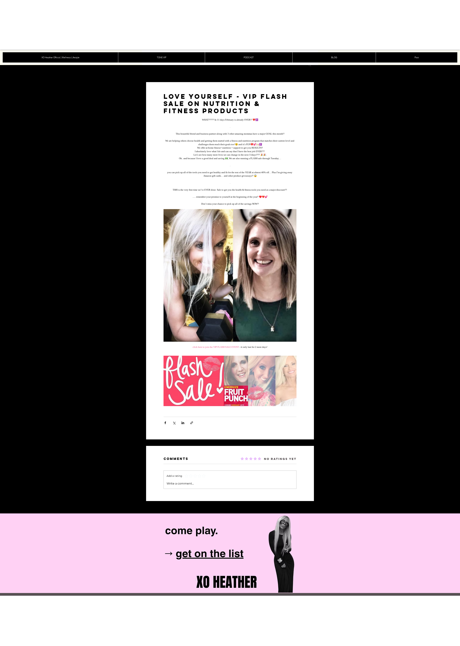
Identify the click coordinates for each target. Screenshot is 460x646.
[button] (310, 65)
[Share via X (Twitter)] (174, 422)
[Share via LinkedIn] (183, 422)
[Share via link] (191, 422)
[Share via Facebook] (165, 422)
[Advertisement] (108, 25)
